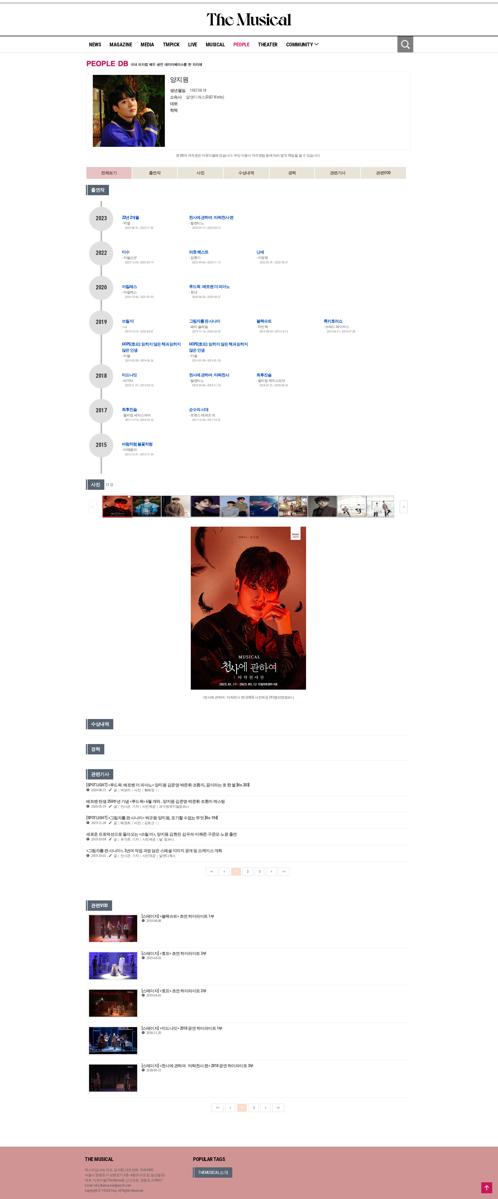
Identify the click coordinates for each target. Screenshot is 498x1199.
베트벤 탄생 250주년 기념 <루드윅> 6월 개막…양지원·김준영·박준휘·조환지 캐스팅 (155, 801)
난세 (260, 252)
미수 (125, 252)
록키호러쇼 (333, 321)
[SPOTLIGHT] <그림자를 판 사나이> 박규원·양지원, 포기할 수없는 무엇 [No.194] (152, 817)
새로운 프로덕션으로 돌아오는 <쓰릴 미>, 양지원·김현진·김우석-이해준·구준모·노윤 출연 (161, 834)
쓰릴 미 (128, 321)
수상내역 (246, 172)
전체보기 (109, 172)
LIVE (192, 44)
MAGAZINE (121, 44)
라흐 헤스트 (198, 252)
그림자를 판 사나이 (204, 321)
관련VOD (383, 172)
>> (284, 872)
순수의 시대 (198, 409)
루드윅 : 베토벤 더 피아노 (209, 286)
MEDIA (147, 44)
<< (211, 872)
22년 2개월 (130, 217)
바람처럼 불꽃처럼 (137, 444)
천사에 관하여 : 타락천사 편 (211, 217)
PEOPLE (241, 44)
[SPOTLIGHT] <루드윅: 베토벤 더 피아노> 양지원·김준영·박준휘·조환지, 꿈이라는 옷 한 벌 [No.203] (168, 785)
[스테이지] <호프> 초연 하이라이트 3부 (174, 953)
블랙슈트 (263, 321)
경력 (292, 172)
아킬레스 (129, 286)
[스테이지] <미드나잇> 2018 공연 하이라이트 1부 (182, 1028)
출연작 (155, 172)
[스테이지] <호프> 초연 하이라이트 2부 (174, 991)
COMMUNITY (300, 44)
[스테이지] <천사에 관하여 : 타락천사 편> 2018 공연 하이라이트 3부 (198, 1065)
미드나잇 (129, 375)
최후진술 (263, 375)
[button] (404, 506)
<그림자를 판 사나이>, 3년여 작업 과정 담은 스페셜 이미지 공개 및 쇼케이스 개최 (154, 850)
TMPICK (171, 44)
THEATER (268, 44)
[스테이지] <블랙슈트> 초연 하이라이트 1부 (178, 916)
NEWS (95, 44)
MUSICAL (215, 44)
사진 (200, 172)
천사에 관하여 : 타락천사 (209, 375)
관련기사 (338, 172)
